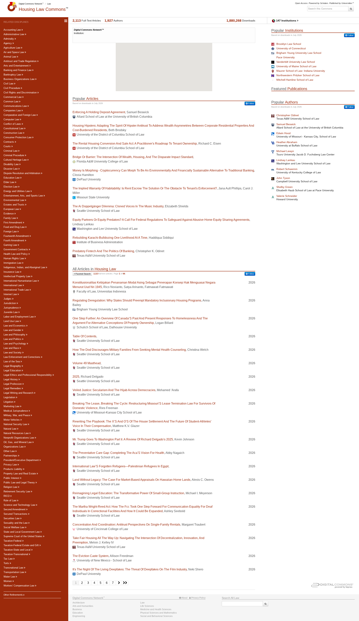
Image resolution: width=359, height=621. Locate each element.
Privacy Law (11, 464)
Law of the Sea (12, 361)
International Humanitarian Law (21, 280)
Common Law (11, 101)
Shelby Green (284, 186)
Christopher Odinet (287, 115)
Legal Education (13, 370)
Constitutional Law (14, 128)
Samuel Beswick (286, 124)
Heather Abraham (286, 142)
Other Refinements (13, 595)
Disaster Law (11, 168)
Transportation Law (14, 572)
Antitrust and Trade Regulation (20, 61)
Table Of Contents (84, 336)
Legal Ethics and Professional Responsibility (28, 375)
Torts (7, 563)
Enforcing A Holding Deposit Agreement (99, 112)
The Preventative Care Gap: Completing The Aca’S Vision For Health (118, 452)
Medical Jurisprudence (16, 410)
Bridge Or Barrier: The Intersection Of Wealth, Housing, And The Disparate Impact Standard (133, 157)
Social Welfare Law (14, 527)
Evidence (9, 213)
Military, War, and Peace (17, 415)
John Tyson (283, 177)
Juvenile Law (11, 312)
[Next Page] (119, 583)
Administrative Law (14, 34)
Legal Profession (13, 383)
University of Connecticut (291, 48)
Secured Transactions (16, 513)
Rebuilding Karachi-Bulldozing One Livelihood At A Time (110, 237)
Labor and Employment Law (19, 316)
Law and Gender (13, 330)
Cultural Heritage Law (15, 159)
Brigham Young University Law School (298, 52)
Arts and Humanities (83, 606)
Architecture (79, 602)
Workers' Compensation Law (19, 585)
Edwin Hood (283, 133)
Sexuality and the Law (16, 522)
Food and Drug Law (14, 227)
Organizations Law (14, 446)
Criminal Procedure (14, 155)
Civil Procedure (12, 88)
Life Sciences (147, 606)
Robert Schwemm (286, 169)
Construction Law (13, 132)
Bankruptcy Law (13, 74)
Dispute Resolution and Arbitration (22, 173)
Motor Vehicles (12, 419)
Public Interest (12, 478)
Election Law (11, 186)
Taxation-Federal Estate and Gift (21, 545)
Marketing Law (12, 406)
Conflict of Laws (13, 124)
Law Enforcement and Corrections (22, 357)
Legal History (11, 379)
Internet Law (11, 294)
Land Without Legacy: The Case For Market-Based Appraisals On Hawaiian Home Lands (131, 479)
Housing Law (42, 9)
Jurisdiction (10, 303)
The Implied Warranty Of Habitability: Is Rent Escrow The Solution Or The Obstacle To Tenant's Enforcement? (145, 188)
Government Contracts (16, 249)
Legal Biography (13, 366)
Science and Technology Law (20, 505)
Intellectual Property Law (17, 276)
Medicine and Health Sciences (155, 609)
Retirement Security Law (17, 491)
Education (78, 612)
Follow (251, 103)
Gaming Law (11, 245)
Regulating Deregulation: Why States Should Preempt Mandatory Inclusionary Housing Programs (137, 300)
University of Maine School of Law (296, 66)
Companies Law (13, 110)
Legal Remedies (13, 388)
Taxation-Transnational (16, 554)
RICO (7, 496)
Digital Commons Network (30, 4)
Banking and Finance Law (18, 70)
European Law (12, 209)
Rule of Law (10, 500)
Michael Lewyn (285, 151)
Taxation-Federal (13, 540)
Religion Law (11, 487)
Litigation (9, 401)
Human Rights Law (14, 258)
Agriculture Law (12, 47)
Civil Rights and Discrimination (20, 92)
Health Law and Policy (16, 254)
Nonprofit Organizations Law (19, 437)
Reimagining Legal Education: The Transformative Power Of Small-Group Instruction (128, 493)
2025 (76, 376)
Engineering (79, 616)
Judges (8, 298)
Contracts (9, 141)
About (184, 598)
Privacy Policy (198, 598)
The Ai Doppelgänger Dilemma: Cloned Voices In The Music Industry (118, 206)
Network (88, 597)
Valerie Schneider (286, 195)
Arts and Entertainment (16, 65)
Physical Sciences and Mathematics (158, 612)
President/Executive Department (21, 460)
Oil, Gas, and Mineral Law (18, 442)
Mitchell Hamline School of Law (294, 79)
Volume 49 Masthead (87, 363)
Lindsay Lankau (285, 160)
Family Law (10, 218)
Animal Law (10, 56)
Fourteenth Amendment (17, 236)
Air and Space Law (14, 52)
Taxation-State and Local (17, 549)
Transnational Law (14, 567)
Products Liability (13, 469)
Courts (7, 146)
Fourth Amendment (14, 240)
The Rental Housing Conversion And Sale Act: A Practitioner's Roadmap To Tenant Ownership (135, 143)
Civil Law (9, 83)
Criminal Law (11, 150)
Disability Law (11, 164)
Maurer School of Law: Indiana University (300, 70)
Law (49, 4)
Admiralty (9, 38)
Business (77, 609)
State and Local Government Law (22, 531)
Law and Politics (13, 339)
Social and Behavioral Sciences (156, 616)
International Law (13, 285)
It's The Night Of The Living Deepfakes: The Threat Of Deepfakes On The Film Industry (130, 569)
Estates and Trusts (14, 204)
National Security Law (16, 424)
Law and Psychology (15, 343)
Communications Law (15, 106)
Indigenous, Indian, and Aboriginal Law (25, 267)
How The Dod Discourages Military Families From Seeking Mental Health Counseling (129, 349)
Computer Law (12, 119)
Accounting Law (13, 29)
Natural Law (10, 428)
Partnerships (11, 455)
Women (8, 581)
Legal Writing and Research (19, 392)
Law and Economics (15, 325)
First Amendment (13, 222)
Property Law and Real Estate (20, 473)
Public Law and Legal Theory (20, 482)
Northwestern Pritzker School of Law (297, 75)
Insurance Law (12, 271)
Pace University (285, 57)
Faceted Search (83, 274)
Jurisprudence (11, 307)
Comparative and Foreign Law (20, 115)
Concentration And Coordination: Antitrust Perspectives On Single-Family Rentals (126, 524)
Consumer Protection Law (18, 137)
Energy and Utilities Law (17, 191)
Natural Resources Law (16, 433)
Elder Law (9, 182)
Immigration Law (13, 262)
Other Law (9, 451)
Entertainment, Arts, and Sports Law (24, 195)
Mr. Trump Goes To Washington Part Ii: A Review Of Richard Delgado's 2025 (123, 439)
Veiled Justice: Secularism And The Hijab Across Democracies (114, 390)
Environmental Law (14, 200)
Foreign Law (10, 231)
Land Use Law (12, 321)
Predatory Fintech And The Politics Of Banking (103, 251)
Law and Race (12, 348)
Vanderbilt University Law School (295, 61)
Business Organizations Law (19, 79)
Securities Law (12, 518)
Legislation (10, 397)
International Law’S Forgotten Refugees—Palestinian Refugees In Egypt (120, 466)
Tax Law (8, 558)
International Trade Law (17, 289)
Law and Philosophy (15, 334)
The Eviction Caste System (90, 555)
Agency (8, 43)
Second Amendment (15, 509)
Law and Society (13, 352)
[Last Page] (125, 583)
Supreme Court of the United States (23, 536)
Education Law (12, 177)
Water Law (10, 576)
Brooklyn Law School (288, 43)
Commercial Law (13, 97)
